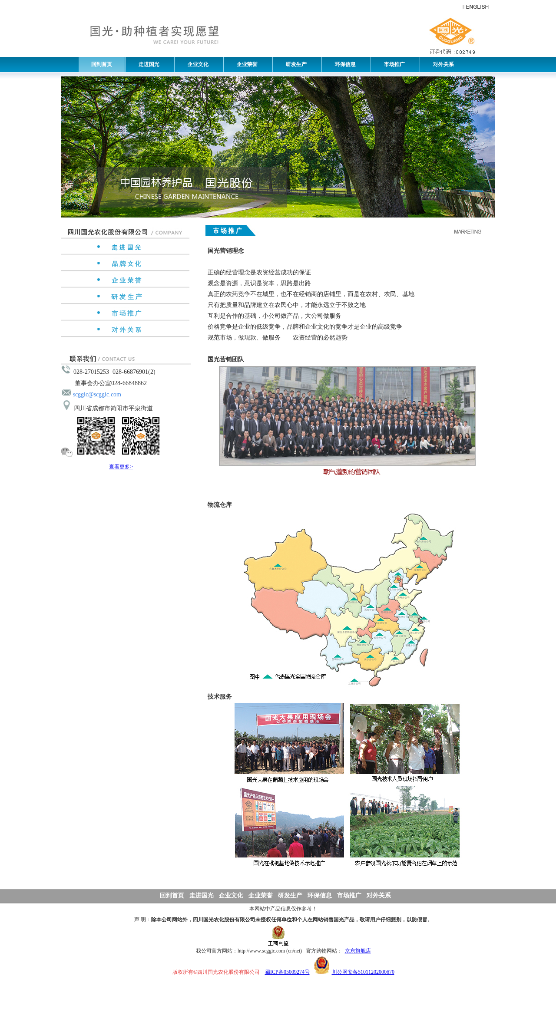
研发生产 (294, 64)
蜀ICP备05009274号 (287, 972)
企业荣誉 (245, 64)
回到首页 (101, 64)
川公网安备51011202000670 (363, 972)
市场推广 (392, 64)
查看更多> (121, 467)
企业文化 (196, 64)
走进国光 (147, 64)
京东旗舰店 (358, 951)
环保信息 (343, 64)
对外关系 (441, 64)
